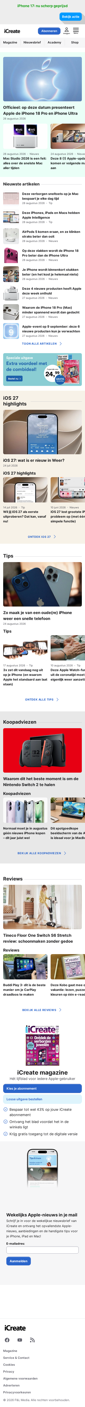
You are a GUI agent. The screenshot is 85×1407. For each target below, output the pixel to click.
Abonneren (49, 31)
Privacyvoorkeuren (17, 1392)
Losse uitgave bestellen (24, 1099)
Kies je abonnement (22, 1088)
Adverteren (11, 1385)
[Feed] (32, 1341)
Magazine (10, 1351)
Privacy (8, 1371)
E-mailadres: (15, 1243)
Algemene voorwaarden (20, 1378)
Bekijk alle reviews (39, 1010)
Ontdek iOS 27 (39, 536)
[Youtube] (20, 1341)
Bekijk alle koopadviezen (39, 853)
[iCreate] (12, 31)
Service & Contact (16, 1358)
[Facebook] (7, 1341)
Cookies (9, 1365)
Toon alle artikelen (39, 343)
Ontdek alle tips (39, 699)
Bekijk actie (70, 17)
